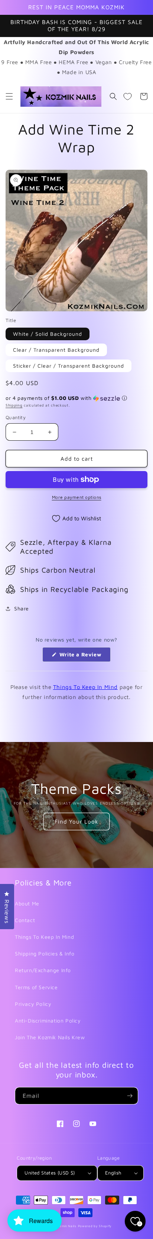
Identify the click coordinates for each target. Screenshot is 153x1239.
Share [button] (21, 608)
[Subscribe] (129, 1095)
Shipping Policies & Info (44, 953)
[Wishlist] (127, 96)
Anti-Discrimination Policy (48, 1020)
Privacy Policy (33, 1004)
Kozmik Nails (65, 1226)
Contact (25, 920)
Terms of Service (36, 987)
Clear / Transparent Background (56, 350)
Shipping (14, 405)
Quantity (16, 417)
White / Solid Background (47, 334)
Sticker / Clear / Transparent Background (68, 365)
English (113, 1173)
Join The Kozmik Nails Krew (50, 1037)
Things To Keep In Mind (85, 687)
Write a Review (84, 656)
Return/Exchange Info (43, 970)
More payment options (76, 497)
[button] (9, 96)
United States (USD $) (50, 1173)
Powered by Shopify (95, 1226)
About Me (27, 903)
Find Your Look (76, 821)
